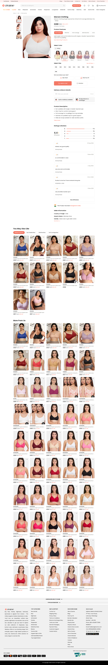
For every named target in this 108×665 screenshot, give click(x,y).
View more (57, 120)
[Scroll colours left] (55, 56)
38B (56, 71)
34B (70, 67)
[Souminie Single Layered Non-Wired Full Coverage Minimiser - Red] (54, 468)
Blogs (61, 1)
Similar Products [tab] (19, 232)
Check (92, 94)
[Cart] (93, 5)
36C (88, 67)
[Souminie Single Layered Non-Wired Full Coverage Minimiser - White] (70, 441)
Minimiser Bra (24, 13)
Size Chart (65, 78)
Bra (18, 13)
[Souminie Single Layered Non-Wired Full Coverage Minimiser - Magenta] (37, 441)
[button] (64, 5)
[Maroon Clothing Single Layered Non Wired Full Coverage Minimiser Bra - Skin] (70, 603)
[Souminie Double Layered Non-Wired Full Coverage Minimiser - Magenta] (70, 549)
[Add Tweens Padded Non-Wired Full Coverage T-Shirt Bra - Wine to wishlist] (60, 378)
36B (83, 67)
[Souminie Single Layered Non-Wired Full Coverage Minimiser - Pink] (37, 495)
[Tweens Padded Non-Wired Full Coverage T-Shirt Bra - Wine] (54, 387)
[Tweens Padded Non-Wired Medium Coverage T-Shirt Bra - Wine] (37, 387)
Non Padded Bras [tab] (31, 232)
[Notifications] (84, 5)
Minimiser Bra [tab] (85, 32)
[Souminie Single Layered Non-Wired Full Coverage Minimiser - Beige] (54, 441)
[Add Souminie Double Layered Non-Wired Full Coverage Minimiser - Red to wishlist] (27, 567)
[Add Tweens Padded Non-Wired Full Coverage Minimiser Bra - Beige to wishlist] (43, 352)
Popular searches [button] (53, 656)
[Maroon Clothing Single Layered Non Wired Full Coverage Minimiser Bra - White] (87, 603)
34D (79, 67)
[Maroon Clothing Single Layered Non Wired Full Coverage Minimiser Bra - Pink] (54, 630)
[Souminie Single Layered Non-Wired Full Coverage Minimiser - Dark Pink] (21, 441)
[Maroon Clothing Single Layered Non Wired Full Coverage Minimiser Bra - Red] (70, 630)
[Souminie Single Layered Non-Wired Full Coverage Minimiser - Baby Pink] (70, 414)
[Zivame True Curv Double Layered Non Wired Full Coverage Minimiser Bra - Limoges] (21, 246)
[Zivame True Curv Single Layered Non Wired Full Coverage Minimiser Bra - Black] (70, 273)
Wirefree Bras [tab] (42, 232)
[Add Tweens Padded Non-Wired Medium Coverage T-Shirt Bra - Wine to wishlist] (43, 378)
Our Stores (84, 1)
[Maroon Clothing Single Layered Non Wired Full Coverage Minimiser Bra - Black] (21, 630)
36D (92, 67)
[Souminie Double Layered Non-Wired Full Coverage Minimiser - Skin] (37, 576)
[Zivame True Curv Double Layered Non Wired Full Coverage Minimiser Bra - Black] (37, 246)
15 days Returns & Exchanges (84, 99)
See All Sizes (90, 63)
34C (74, 67)
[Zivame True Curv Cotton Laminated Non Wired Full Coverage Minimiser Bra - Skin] (54, 273)
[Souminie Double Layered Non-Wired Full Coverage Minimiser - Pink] (87, 549)
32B (60, 67)
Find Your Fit (86, 78)
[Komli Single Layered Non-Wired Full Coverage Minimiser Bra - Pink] (21, 387)
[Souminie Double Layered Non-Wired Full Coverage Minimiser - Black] (54, 549)
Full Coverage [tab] (75, 32)
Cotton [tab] (94, 32)
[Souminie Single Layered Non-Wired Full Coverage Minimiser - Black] (54, 414)
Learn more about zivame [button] (53, 653)
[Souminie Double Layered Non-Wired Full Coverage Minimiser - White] (54, 576)
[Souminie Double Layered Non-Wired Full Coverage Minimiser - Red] (21, 576)
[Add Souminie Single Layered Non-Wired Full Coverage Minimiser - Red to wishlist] (60, 459)
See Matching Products (60, 40)
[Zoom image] (37, 37)
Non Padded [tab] (58, 32)
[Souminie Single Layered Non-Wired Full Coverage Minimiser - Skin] (70, 495)
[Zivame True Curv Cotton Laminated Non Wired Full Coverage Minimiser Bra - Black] (37, 273)
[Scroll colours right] (93, 56)
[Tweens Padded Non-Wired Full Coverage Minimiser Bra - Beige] (37, 360)
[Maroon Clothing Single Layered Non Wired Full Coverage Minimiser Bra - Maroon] (37, 630)
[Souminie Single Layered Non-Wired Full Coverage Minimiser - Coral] (87, 414)
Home (14, 13)
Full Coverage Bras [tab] (53, 232)
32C (65, 67)
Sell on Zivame (92, 1)
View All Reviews (74, 200)
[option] (18, 19)
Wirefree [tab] (67, 32)
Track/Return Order (68, 1)
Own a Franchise (101, 1)
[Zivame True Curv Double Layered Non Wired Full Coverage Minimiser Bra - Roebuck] (54, 246)
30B (56, 67)
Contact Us (77, 1)
